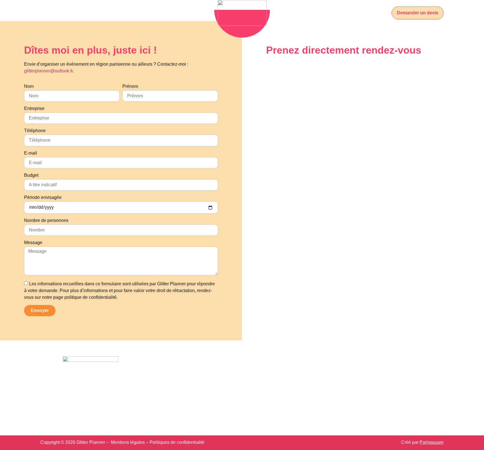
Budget (31, 175)
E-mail (30, 153)
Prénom (130, 86)
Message (33, 242)
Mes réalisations (179, 12)
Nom (29, 86)
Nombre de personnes (46, 220)
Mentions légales (128, 442)
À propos (94, 12)
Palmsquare (432, 442)
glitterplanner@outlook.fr (48, 70)
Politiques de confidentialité (177, 442)
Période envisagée (43, 197)
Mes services (129, 12)
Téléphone (35, 130)
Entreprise (34, 108)
